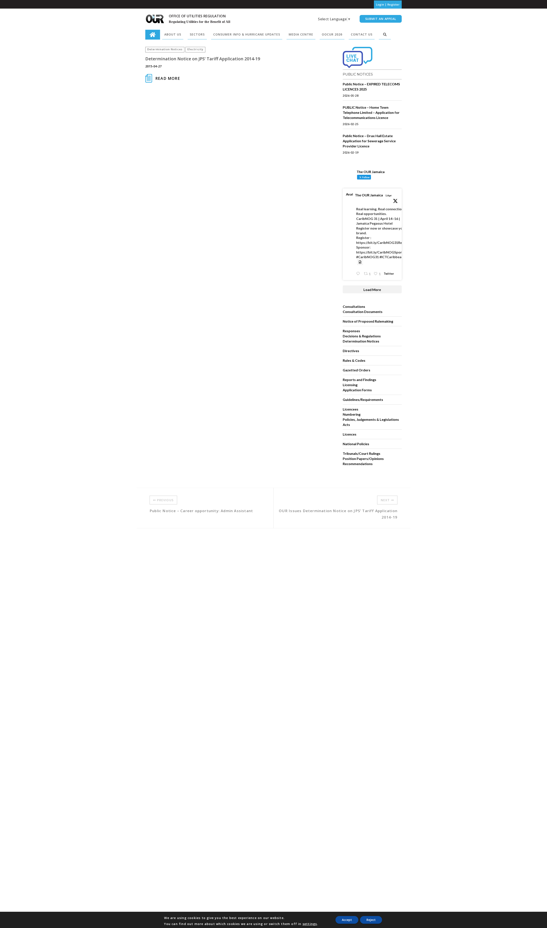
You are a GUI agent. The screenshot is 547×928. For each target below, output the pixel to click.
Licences (349, 434)
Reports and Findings (359, 380)
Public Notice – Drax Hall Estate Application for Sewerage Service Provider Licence (369, 141)
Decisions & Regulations (362, 336)
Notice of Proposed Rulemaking (368, 321)
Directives (351, 351)
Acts (346, 424)
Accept (347, 920)
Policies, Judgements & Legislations (371, 419)
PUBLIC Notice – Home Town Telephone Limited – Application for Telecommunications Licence (371, 112)
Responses (351, 331)
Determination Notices (164, 49)
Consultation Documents (362, 312)
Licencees (350, 409)
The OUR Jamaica (369, 195)
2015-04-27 (153, 66)
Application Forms (357, 390)
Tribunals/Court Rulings (361, 453)
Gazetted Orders (356, 370)
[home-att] (152, 35)
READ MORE (167, 78)
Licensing (350, 385)
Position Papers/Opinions (363, 459)
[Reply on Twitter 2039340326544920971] (359, 274)
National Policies (356, 444)
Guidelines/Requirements (363, 399)
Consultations (354, 306)
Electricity (195, 49)
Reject (371, 920)
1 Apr (388, 195)
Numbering (351, 414)
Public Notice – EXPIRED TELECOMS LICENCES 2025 (371, 86)
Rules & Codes (354, 360)
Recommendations (358, 464)
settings (310, 924)
